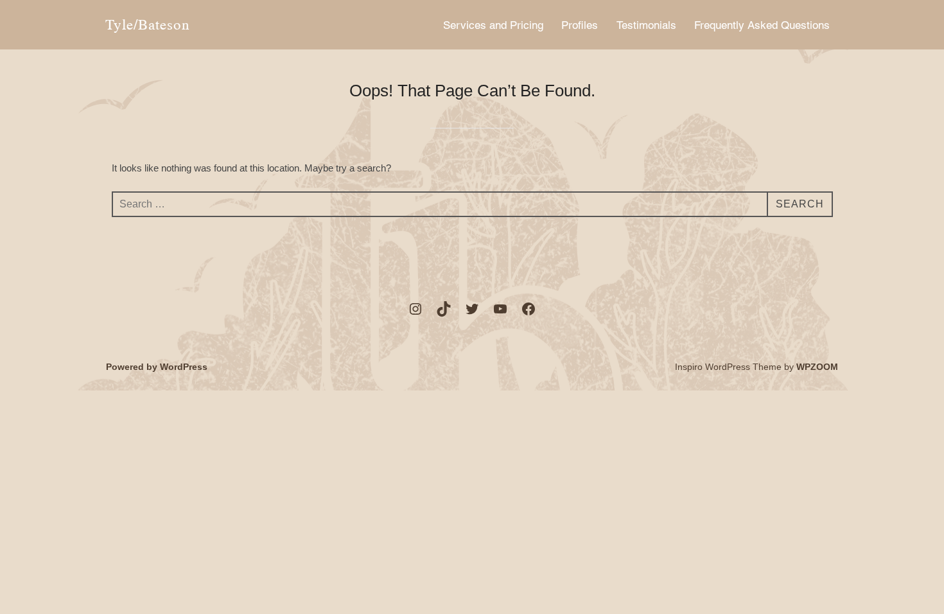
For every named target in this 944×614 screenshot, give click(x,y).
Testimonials (646, 25)
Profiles (579, 25)
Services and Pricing (493, 25)
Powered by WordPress (156, 367)
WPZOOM (817, 367)
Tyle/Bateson (147, 24)
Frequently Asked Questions (762, 25)
